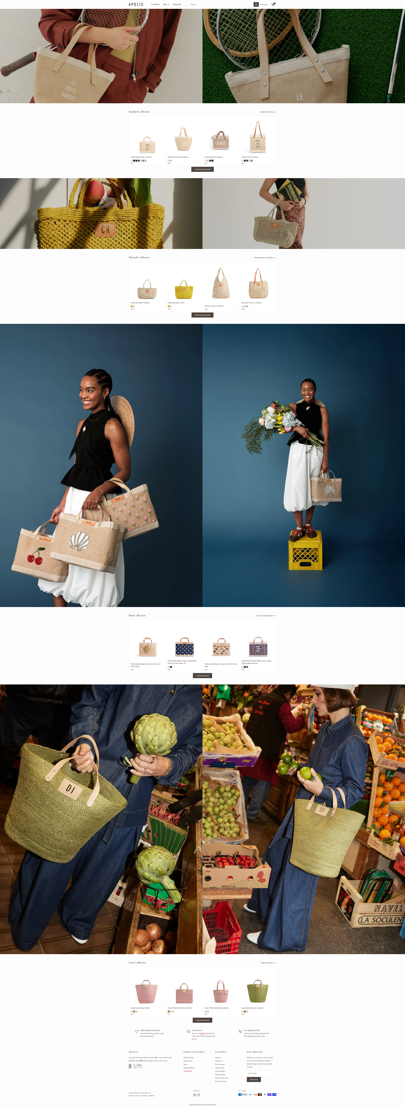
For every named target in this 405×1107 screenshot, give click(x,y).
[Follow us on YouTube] (198, 1094)
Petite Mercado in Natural (140, 303)
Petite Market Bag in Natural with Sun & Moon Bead (145, 665)
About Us (219, 1061)
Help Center (219, 1068)
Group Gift (177, 4)
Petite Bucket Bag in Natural (178, 157)
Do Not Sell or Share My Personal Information (202, 1104)
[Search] (256, 4)
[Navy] (136, 161)
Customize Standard (202, 169)
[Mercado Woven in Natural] (258, 283)
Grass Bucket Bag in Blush (140, 1008)
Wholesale (188, 1071)
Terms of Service (221, 1078)
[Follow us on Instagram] (194, 1094)
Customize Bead (202, 676)
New (165, 4)
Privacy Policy (220, 1081)
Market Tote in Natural (250, 157)
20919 (202, 1033)
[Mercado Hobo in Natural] (221, 283)
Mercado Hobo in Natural (214, 306)
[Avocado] (134, 1012)
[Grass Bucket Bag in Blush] (147, 988)
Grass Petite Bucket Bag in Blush (217, 1008)
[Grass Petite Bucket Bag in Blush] (221, 988)
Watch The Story (267, 112)
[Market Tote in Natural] (258, 137)
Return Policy (220, 1074)
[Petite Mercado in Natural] (147, 283)
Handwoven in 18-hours (264, 258)
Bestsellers (188, 1061)
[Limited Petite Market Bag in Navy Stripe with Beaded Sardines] (258, 641)
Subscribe (254, 1079)
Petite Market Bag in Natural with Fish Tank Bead (221, 665)
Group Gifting (189, 1068)
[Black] (134, 161)
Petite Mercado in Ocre (176, 303)
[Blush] (141, 161)
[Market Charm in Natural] (221, 137)
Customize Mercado (202, 315)
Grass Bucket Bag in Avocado (252, 1008)
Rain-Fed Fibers (267, 963)
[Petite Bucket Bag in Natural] (184, 137)
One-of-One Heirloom (265, 616)
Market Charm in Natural (214, 157)
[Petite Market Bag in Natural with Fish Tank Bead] (221, 641)
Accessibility (220, 1071)
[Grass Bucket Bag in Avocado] (258, 988)
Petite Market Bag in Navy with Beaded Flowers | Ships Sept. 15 (182, 662)
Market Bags (189, 1057)
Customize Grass (202, 1020)
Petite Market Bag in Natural (141, 157)
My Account (264, 4)
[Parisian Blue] (143, 161)
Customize (155, 4)
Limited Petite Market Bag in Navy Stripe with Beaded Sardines (256, 662)
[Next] (276, 141)
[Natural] (132, 161)
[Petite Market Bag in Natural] (147, 137)
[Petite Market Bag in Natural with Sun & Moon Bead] (147, 641)
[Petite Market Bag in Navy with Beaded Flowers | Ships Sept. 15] (184, 641)
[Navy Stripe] (247, 667)
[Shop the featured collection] (202, 56)
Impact (218, 1057)
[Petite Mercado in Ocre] (184, 283)
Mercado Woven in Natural (251, 303)
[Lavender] (247, 306)
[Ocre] (132, 306)
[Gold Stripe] (146, 161)
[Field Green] (139, 161)
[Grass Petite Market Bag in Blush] (184, 988)
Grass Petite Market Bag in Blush (180, 1008)
